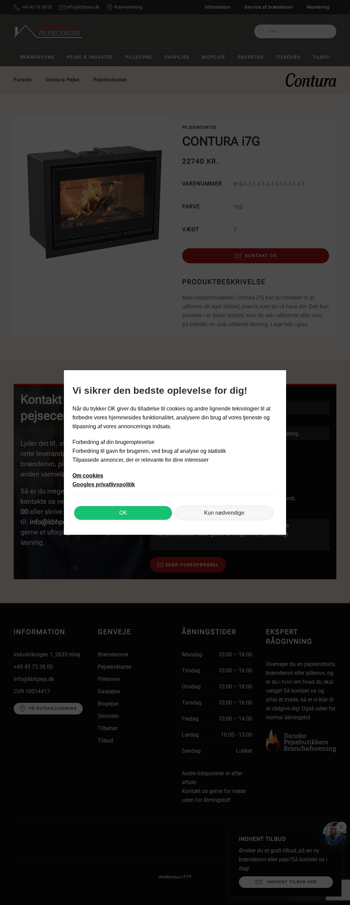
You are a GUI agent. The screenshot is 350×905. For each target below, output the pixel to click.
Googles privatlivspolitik (103, 484)
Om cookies (87, 475)
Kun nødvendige (224, 513)
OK (123, 513)
